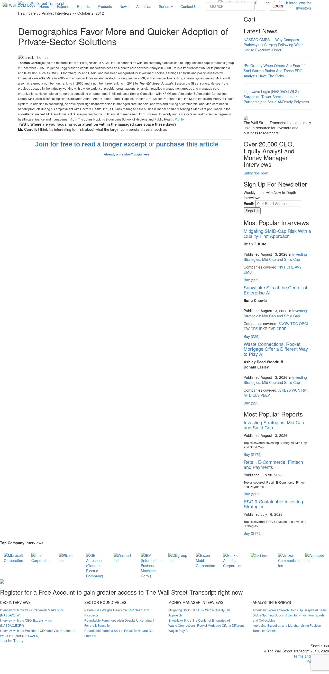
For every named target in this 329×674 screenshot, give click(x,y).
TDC (294, 323)
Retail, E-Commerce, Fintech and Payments (273, 464)
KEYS (286, 390)
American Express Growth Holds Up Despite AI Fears (290, 610)
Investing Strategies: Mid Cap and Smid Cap (275, 257)
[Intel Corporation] (41, 557)
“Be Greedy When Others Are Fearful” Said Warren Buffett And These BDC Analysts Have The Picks (275, 70)
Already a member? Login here (127, 154)
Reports (83, 6)
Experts (63, 6)
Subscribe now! (256, 173)
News (124, 6)
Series (164, 6)
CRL (290, 267)
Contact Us (189, 6)
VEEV (265, 395)
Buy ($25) (252, 279)
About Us (143, 6)
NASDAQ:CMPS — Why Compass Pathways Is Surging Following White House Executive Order (274, 44)
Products (104, 6)
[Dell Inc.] (259, 555)
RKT (304, 390)
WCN (296, 390)
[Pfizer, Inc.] (68, 557)
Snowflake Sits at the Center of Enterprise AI (275, 290)
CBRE (281, 328)
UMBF (249, 272)
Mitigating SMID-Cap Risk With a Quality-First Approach (277, 233)
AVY (298, 267)
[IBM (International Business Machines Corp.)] (151, 564)
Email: (249, 203)
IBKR (263, 328)
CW (247, 328)
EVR (272, 328)
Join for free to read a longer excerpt (91, 144)
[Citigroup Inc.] (178, 557)
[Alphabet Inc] (315, 557)
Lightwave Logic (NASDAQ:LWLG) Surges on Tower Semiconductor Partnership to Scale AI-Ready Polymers (276, 96)
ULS (256, 395)
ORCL (304, 323)
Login (277, 6)
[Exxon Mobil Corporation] (206, 559)
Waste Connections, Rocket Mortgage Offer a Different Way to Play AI (276, 348)
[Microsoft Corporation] (14, 557)
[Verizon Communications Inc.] (291, 559)
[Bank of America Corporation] (233, 559)
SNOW (283, 323)
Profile (179, 119)
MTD (248, 395)
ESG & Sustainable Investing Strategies (273, 504)
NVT (282, 267)
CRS (254, 328)
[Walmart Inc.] (123, 557)
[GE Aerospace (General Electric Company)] (96, 564)
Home (44, 6)
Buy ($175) (253, 454)
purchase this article (187, 144)
